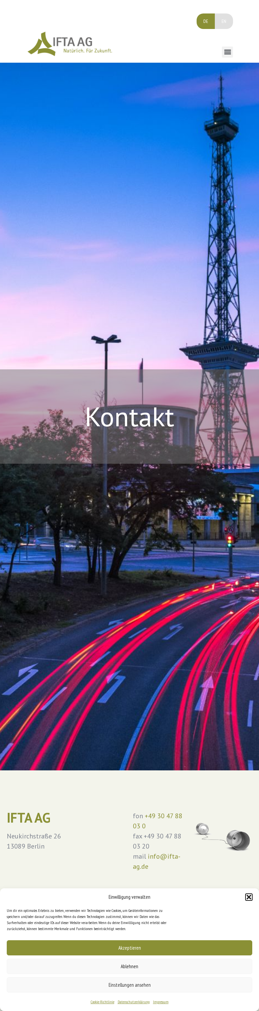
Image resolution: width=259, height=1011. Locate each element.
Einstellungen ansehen (130, 985)
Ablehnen (129, 966)
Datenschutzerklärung (134, 1001)
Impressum (161, 1001)
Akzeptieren (129, 948)
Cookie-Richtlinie (102, 1001)
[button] (249, 897)
